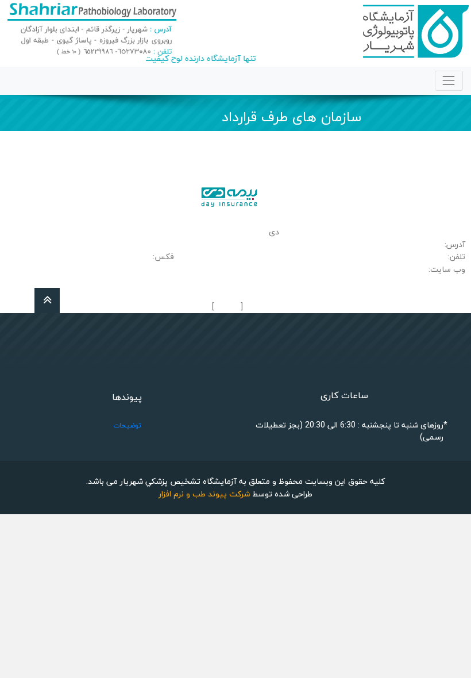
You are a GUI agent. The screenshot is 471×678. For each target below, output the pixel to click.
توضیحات (127, 425)
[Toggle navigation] (449, 81)
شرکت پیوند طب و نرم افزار (204, 494)
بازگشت (227, 307)
